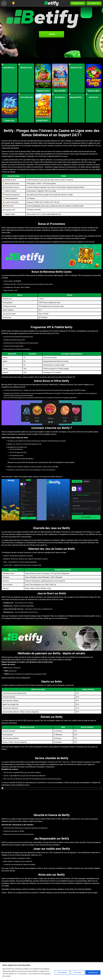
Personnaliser (62, 972)
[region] (51, 970)
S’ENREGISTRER (78, 3)
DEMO (9, 68)
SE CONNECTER (94, 3)
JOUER (51, 34)
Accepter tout (93, 972)
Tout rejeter (78, 972)
